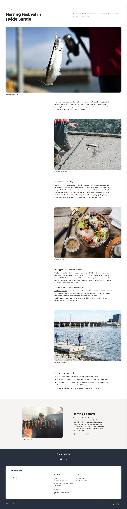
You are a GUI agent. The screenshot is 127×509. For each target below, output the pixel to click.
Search (56, 478)
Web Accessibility (81, 481)
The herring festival (60, 291)
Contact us (57, 485)
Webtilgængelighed (115, 504)
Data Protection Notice (100, 504)
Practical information (60, 481)
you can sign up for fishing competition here (88, 298)
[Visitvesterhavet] (16, 470)
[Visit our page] (60, 459)
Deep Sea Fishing (13, 9)
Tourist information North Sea (63, 483)
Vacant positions (81, 478)
